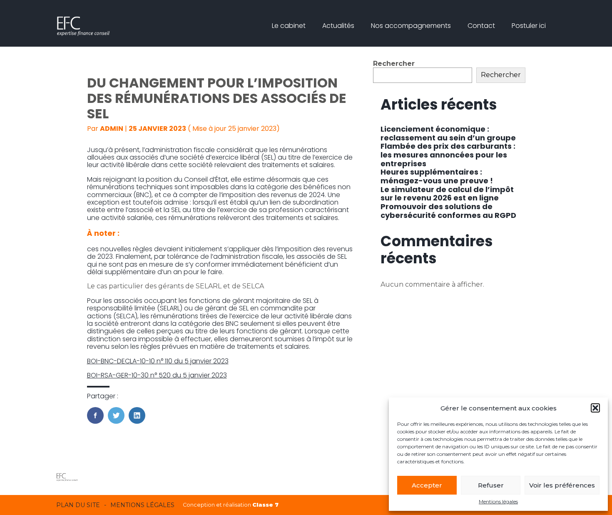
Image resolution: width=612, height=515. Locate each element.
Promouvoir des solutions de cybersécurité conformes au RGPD (448, 210)
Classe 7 (265, 505)
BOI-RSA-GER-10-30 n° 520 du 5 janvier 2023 (157, 375)
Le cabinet (289, 25)
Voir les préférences (562, 485)
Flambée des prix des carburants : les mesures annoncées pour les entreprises (448, 154)
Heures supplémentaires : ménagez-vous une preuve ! (437, 176)
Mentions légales (498, 502)
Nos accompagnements (411, 25)
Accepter (427, 485)
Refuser (491, 485)
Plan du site (78, 505)
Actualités (338, 25)
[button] (595, 408)
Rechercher (394, 64)
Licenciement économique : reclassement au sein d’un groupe (448, 133)
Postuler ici (529, 25)
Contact (481, 25)
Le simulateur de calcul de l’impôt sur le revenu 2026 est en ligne (447, 193)
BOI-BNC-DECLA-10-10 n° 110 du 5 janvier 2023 (158, 361)
